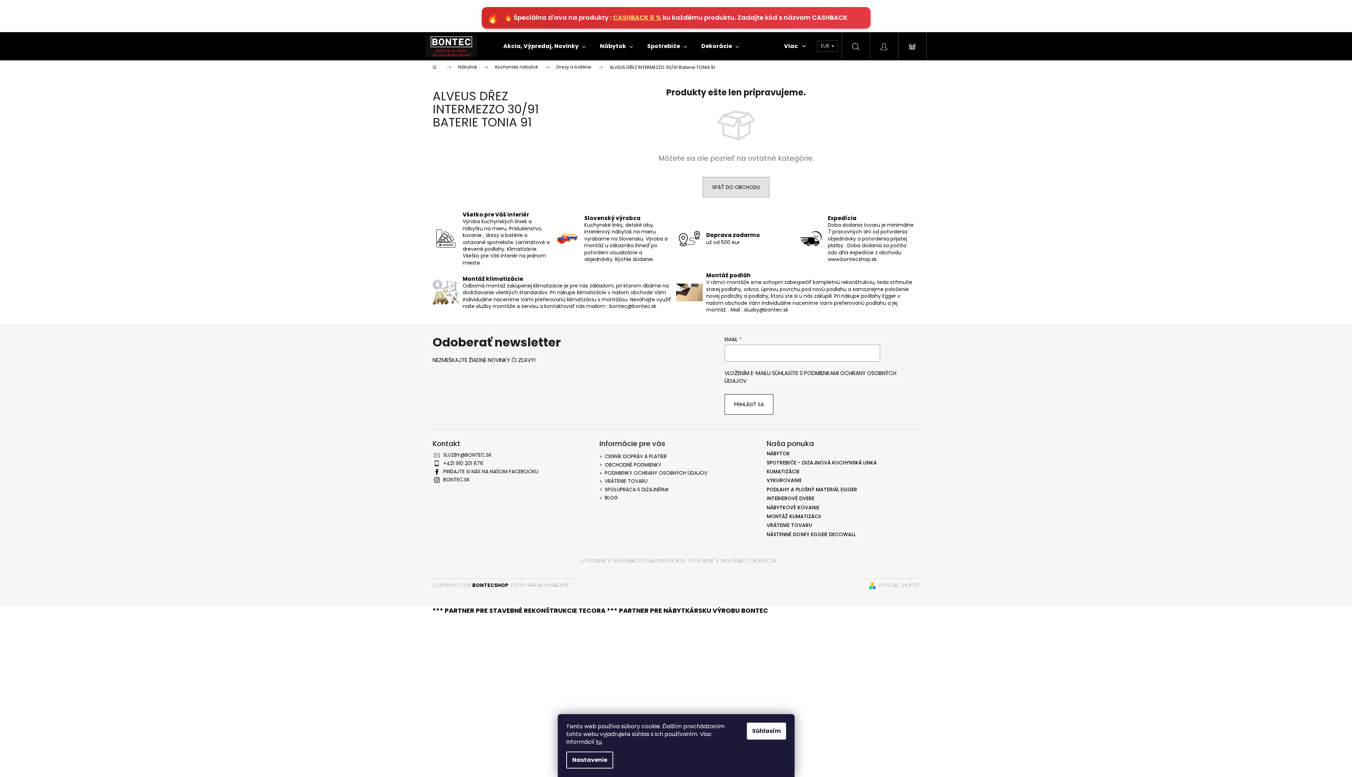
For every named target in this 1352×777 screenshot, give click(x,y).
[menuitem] (544, 46)
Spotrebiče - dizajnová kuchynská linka (822, 462)
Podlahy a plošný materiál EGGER (812, 489)
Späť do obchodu (736, 187)
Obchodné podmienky (633, 464)
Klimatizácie (783, 471)
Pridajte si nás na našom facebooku (490, 471)
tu (599, 742)
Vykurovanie (784, 480)
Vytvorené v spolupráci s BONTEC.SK (733, 560)
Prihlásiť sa (749, 404)
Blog (611, 497)
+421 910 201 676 (463, 463)
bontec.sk (456, 479)
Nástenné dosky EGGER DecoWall (811, 534)
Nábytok (778, 453)
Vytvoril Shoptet (899, 585)
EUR (826, 45)
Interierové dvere (790, 498)
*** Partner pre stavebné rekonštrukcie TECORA (520, 610)
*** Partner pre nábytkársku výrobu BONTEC (687, 610)
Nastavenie (589, 760)
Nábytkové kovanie (793, 507)
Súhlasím (766, 731)
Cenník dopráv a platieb (636, 456)
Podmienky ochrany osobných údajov (656, 472)
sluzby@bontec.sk (467, 454)
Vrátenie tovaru (626, 481)
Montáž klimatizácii (794, 516)
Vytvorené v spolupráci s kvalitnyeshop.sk (633, 560)
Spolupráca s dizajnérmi (636, 489)
